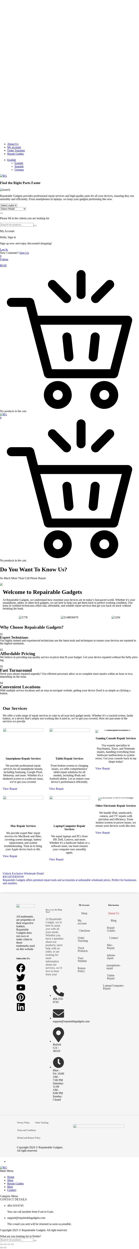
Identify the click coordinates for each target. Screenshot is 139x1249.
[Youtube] (20, 987)
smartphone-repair (113, 967)
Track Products (83, 949)
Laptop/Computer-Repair (113, 987)
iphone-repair (111, 957)
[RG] (3, 175)
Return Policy (81, 970)
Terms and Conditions (26, 1130)
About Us (12, 144)
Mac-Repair (111, 946)
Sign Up (24, 252)
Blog (113, 920)
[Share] (8, 1244)
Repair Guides (15, 153)
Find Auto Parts (1, 213)
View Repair (10, 788)
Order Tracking (16, 150)
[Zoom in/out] (1, 1244)
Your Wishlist (82, 960)
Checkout (84, 930)
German (19, 169)
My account (14, 147)
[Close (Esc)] (12, 1244)
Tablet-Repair (111, 977)
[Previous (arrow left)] (1, 1247)
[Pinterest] (20, 997)
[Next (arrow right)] (5, 1247)
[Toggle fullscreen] (5, 1244)
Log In (4, 249)
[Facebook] (20, 967)
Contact (113, 937)
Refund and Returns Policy (28, 1138)
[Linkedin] (20, 1006)
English (11, 159)
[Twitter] (20, 977)
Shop (84, 913)
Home (10, 1177)
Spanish (19, 166)
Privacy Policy (23, 1122)
